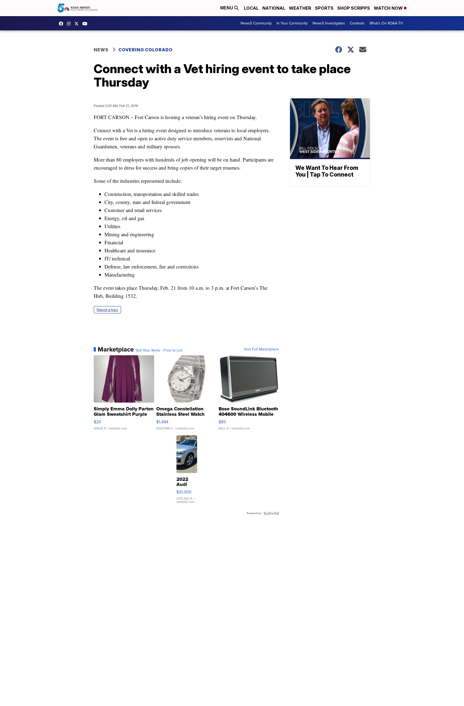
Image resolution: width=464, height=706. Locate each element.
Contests (357, 23)
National (273, 8)
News (101, 49)
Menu (227, 8)
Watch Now (389, 8)
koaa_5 (70, 23)
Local (251, 8)
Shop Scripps (353, 8)
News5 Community (256, 23)
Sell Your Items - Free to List (159, 350)
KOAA (62, 23)
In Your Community (292, 23)
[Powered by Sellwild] (271, 513)
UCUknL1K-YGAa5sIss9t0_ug (86, 23)
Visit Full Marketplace (261, 349)
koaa (77, 23)
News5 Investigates (329, 23)
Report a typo (107, 310)
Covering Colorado (145, 49)
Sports (324, 8)
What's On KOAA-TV (386, 23)
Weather (300, 8)
